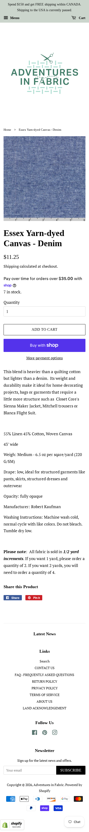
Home (7, 129)
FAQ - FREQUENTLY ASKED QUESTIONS (44, 674)
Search (45, 661)
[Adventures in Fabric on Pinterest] (44, 733)
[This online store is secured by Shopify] (12, 828)
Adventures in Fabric (48, 784)
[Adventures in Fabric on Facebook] (34, 733)
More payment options (44, 358)
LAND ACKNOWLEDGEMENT (44, 708)
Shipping (11, 266)
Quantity (12, 302)
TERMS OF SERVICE (45, 694)
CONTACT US (45, 668)
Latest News (44, 634)
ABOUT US (44, 701)
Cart (81, 18)
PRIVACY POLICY (45, 688)
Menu (14, 17)
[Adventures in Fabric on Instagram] (54, 733)
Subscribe (70, 770)
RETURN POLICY (44, 681)
